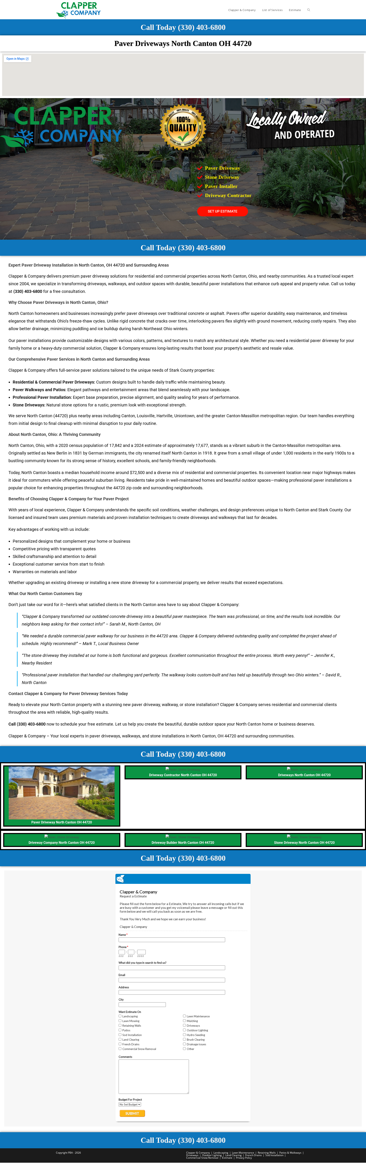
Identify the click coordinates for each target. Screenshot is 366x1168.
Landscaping (221, 1152)
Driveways (192, 1155)
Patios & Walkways (290, 1152)
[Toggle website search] (308, 10)
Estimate (227, 1158)
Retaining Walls (267, 1152)
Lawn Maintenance (243, 1152)
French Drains (253, 1155)
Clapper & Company (198, 1152)
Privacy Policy (244, 1158)
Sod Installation (274, 1155)
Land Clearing (233, 1155)
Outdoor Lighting (212, 1155)
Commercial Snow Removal (202, 1158)
